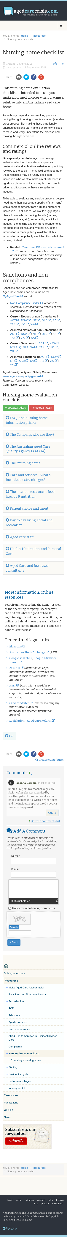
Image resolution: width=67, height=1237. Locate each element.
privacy (45, 1203)
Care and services (19, 1028)
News (7, 1117)
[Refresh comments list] (30, 772)
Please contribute (50, 759)
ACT (13, 320)
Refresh (14, 927)
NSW (24, 320)
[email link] (19, 77)
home (10, 1200)
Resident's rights (18, 1074)
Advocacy (14, 1015)
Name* (15, 856)
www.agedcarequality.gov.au (21, 376)
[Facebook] (34, 77)
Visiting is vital (17, 1087)
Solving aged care (14, 973)
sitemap (30, 1200)
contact (40, 1200)
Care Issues (11, 1095)
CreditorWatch (19, 703)
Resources (11, 980)
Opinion (8, 1109)
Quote (52, 812)
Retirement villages (20, 1081)
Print (61, 63)
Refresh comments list (45, 821)
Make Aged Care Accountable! (26, 987)
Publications (11, 1102)
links (50, 1200)
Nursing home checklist (24, 1053)
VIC (23, 324)
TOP (11, 735)
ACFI (12, 1008)
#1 (11, 783)
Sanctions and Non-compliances (28, 994)
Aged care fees (17, 1022)
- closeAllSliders (41, 407)
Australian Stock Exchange (27, 652)
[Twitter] (27, 77)
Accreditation (16, 1001)
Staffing (13, 1067)
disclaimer (57, 1203)
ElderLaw (15, 646)
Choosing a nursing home (26, 1060)
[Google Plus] (42, 77)
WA (33, 324)
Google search (19, 658)
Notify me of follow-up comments (33, 908)
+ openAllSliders (15, 407)
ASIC (12, 685)
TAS (12, 324)
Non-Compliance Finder (25, 303)
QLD (44, 320)
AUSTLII (14, 668)
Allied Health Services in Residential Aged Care (33, 1037)
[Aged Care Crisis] (31, 11)
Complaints (15, 1046)
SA (54, 320)
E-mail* (16, 869)
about (19, 1200)
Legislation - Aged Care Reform (30, 720)
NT (34, 320)
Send (14, 942)
